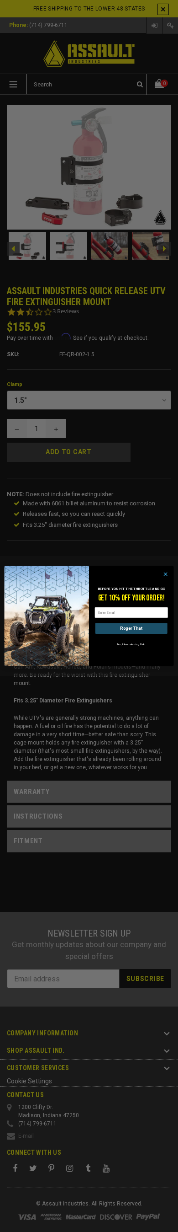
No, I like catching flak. (131, 644)
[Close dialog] (165, 574)
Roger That (131, 628)
